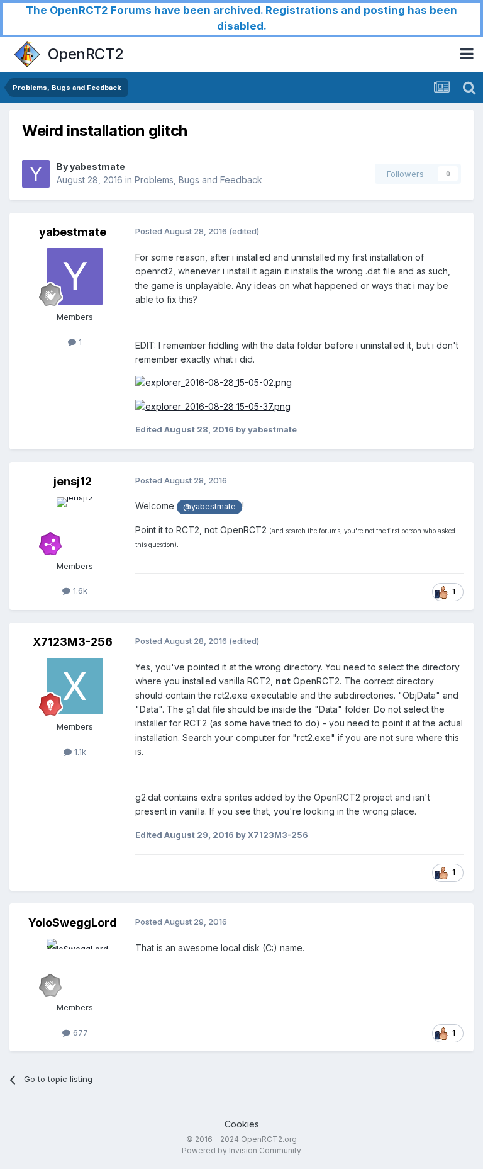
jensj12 (72, 481)
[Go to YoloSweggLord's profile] (75, 967)
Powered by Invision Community (241, 1150)
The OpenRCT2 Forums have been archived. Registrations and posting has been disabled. (241, 18)
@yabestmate (209, 506)
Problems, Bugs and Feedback (198, 179)
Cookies (242, 1124)
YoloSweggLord (72, 922)
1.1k (79, 752)
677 (79, 1032)
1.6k (78, 590)
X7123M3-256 (73, 641)
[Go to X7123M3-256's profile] (75, 686)
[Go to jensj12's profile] (75, 525)
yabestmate (97, 166)
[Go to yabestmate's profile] (36, 174)
